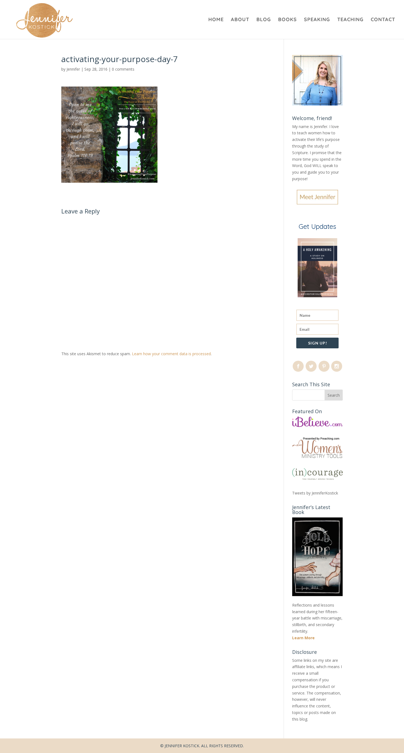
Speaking (317, 20)
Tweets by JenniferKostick (315, 493)
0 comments (123, 69)
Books (287, 20)
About (240, 20)
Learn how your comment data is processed (171, 353)
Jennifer (73, 69)
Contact (383, 20)
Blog (263, 20)
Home (216, 20)
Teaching (350, 20)
